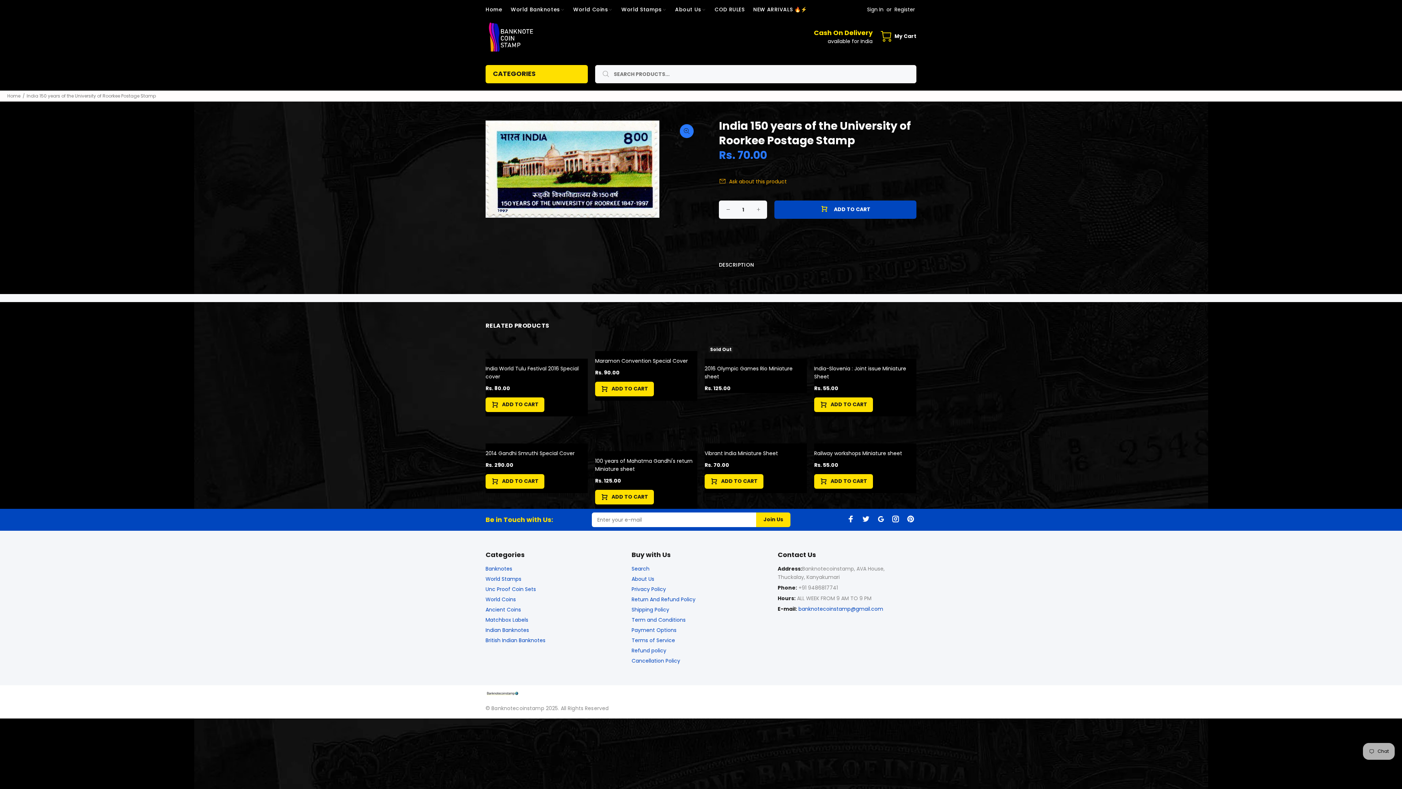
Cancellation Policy (656, 660)
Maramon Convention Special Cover (641, 361)
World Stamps (503, 579)
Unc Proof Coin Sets (511, 589)
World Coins (501, 599)
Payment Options (654, 630)
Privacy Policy (649, 589)
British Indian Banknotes (515, 640)
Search (641, 568)
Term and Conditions (659, 620)
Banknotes (499, 568)
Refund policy (649, 650)
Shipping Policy (650, 609)
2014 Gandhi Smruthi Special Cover (530, 453)
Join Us (773, 519)
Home (13, 96)
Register (905, 9)
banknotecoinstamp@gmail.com (840, 609)
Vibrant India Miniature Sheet (741, 453)
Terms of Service (653, 640)
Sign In (875, 9)
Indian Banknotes (507, 630)
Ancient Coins (503, 609)
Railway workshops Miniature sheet (858, 453)
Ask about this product (758, 181)
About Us (643, 579)
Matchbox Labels (507, 620)
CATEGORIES (514, 73)
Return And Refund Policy (664, 599)
